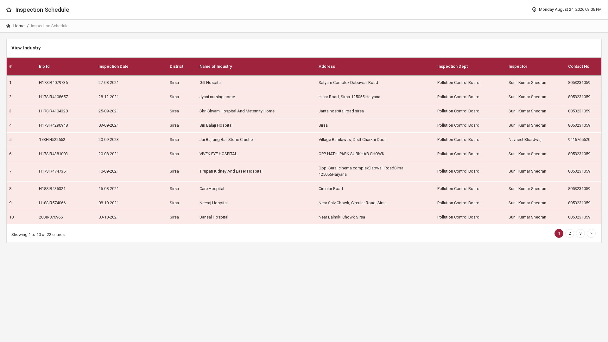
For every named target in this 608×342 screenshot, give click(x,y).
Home (18, 25)
